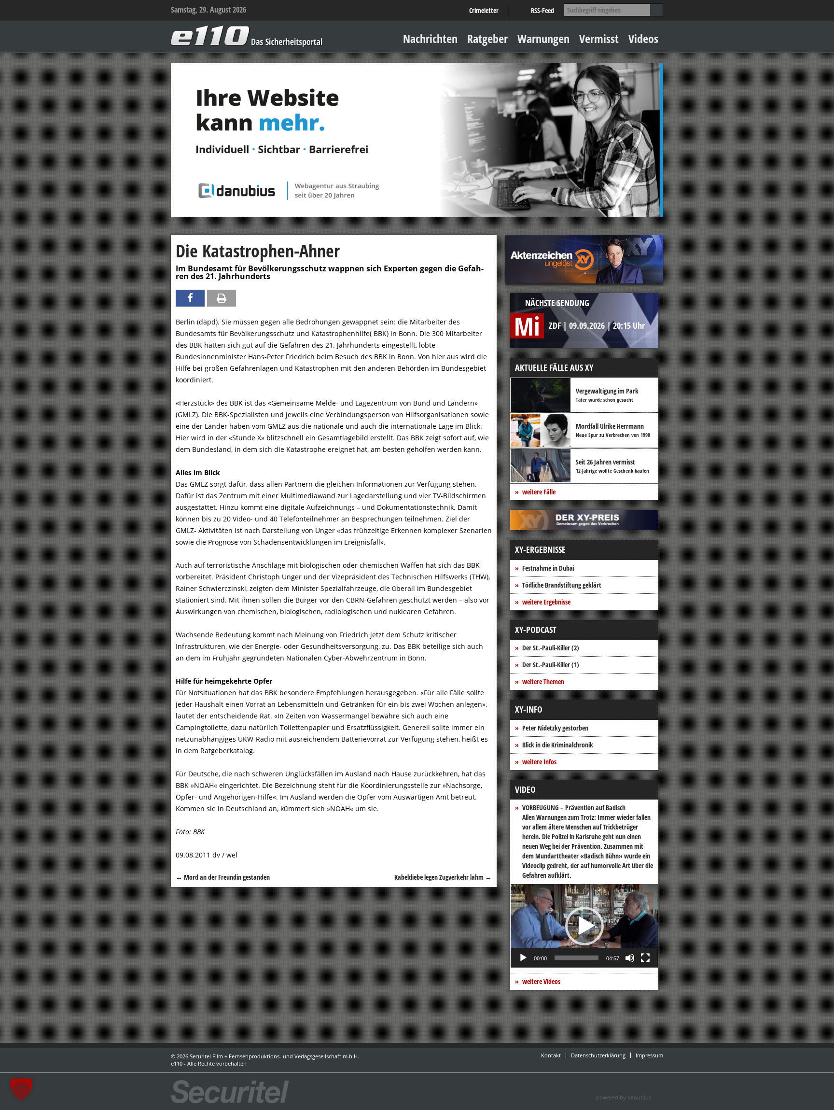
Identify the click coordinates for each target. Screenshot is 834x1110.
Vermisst (599, 38)
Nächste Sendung (557, 303)
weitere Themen (543, 681)
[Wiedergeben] (523, 958)
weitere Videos (541, 981)
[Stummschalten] (630, 958)
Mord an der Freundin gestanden (223, 877)
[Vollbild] (645, 958)
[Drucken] (221, 298)
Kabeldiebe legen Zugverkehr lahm (443, 877)
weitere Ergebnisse (546, 601)
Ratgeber (487, 38)
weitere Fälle (539, 491)
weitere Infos (539, 761)
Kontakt (551, 1055)
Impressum (649, 1055)
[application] (584, 926)
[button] (584, 926)
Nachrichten (430, 38)
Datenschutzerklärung (598, 1055)
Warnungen (543, 38)
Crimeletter (484, 10)
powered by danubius (623, 1097)
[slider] (576, 957)
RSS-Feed (542, 10)
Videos (643, 38)
